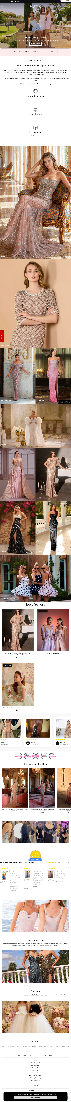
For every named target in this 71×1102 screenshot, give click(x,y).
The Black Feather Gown (10, 871)
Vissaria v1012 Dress (53, 653)
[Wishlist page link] (63, 6)
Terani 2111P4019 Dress (50, 880)
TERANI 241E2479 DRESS (2, 882)
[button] (62, 1)
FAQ (35, 1060)
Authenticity (35, 1073)
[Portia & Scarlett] (35, 919)
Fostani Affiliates (35, 1080)
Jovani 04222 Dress (27, 880)
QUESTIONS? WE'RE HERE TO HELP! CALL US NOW (35, 1055)
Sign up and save (35, 1090)
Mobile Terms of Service (35, 1083)
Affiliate (35, 1085)
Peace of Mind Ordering (35, 1075)
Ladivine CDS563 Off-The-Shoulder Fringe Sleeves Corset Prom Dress (17, 654)
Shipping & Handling (35, 1078)
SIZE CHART (35, 1070)
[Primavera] (35, 969)
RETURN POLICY (35, 1062)
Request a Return (35, 1065)
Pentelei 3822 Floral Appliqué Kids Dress (17, 708)
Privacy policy (35, 1067)
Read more (43, 99)
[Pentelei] (35, 1020)
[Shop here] (35, 25)
